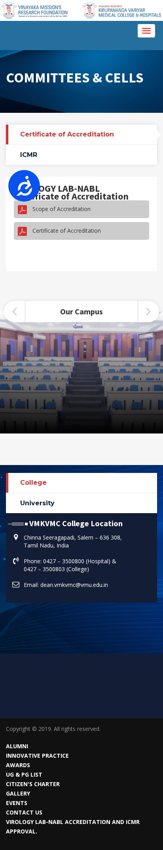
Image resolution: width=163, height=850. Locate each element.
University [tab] (37, 503)
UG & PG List (24, 774)
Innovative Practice (37, 755)
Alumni (17, 746)
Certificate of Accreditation (66, 230)
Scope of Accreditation (61, 209)
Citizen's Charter (33, 784)
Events (16, 803)
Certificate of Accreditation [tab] (67, 134)
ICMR (28, 155)
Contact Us (24, 812)
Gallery (18, 793)
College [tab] (33, 482)
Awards (18, 765)
